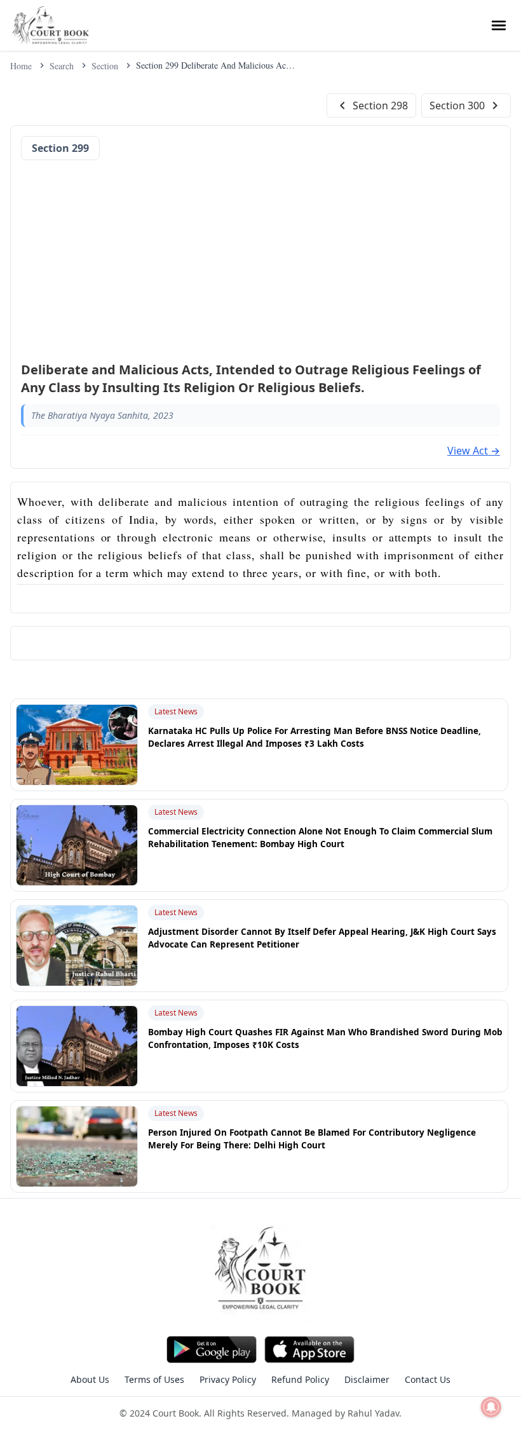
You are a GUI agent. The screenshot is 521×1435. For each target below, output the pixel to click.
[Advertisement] (260, 257)
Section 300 (457, 105)
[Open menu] (498, 25)
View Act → (473, 451)
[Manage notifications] (491, 1407)
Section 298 (380, 105)
